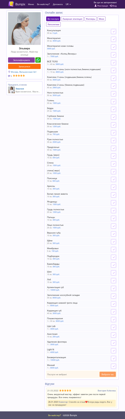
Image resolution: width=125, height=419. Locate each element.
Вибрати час (108, 374)
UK (67, 4)
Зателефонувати (21, 60)
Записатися (24, 66)
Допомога (58, 4)
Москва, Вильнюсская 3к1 (24, 71)
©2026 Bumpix (70, 415)
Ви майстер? (43, 4)
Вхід (114, 5)
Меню (31, 4)
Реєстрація (102, 5)
